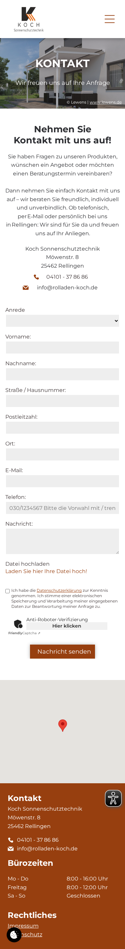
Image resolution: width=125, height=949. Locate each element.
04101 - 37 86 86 (67, 277)
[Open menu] (110, 19)
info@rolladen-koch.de (67, 287)
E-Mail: (14, 470)
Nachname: (20, 363)
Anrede (15, 310)
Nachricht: (19, 524)
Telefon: (15, 497)
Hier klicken (66, 626)
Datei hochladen (27, 564)
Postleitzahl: (21, 417)
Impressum (23, 926)
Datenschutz (25, 934)
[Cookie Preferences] (14, 934)
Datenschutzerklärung (59, 590)
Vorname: (18, 336)
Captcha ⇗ (24, 633)
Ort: (10, 443)
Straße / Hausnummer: (35, 390)
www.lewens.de (106, 102)
